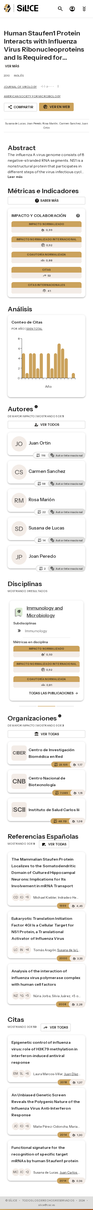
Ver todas (46, 734)
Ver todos (46, 425)
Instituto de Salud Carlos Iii (54, 809)
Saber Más (47, 201)
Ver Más (12, 66)
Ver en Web (56, 107)
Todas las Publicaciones (53, 693)
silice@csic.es (46, 1205)
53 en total (34, 328)
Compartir (20, 107)
